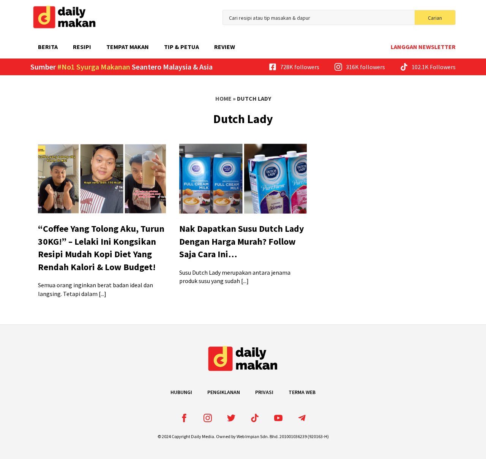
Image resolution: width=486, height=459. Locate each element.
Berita (48, 47)
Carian (435, 17)
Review (224, 47)
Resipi (82, 47)
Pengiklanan (223, 392)
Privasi (264, 392)
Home (223, 98)
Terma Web (302, 392)
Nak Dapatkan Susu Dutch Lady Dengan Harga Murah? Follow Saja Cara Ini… (241, 241)
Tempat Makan (127, 47)
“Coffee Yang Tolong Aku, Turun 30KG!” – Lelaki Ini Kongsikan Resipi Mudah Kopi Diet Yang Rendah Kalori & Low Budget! (101, 248)
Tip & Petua (181, 47)
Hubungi (181, 392)
